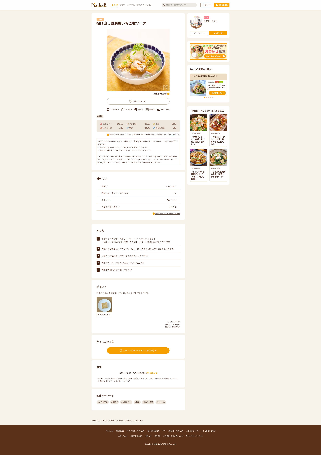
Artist (148, 5)
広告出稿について (192, 431)
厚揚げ (113, 421)
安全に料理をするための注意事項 (167, 213)
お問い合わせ (122, 436)
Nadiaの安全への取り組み (135, 431)
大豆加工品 (103, 421)
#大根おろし (126, 402)
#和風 (137, 402)
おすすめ (131, 5)
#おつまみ (161, 402)
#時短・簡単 (148, 402)
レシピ (115, 5)
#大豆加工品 (103, 402)
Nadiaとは (109, 431)
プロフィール (199, 33)
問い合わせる (152, 373)
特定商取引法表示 (136, 436)
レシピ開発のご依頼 (208, 431)
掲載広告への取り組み (175, 431)
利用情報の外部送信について (173, 436)
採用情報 (157, 436)
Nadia (94, 421)
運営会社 (148, 436)
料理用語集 (120, 431)
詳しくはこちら (174, 135)
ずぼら (122, 5)
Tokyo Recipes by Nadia (194, 436)
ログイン (208, 5)
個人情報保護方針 (153, 431)
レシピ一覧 (218, 33)
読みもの (140, 5)
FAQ (164, 431)
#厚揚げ (114, 402)
